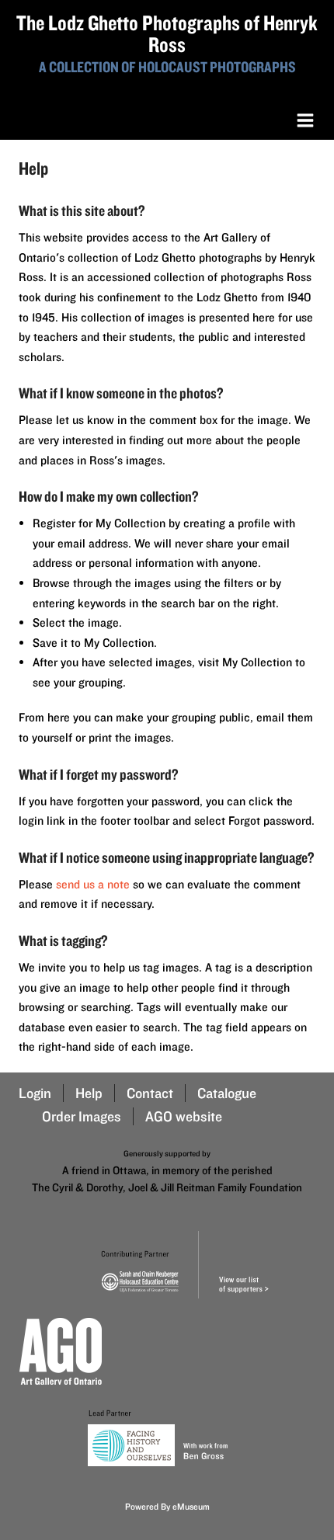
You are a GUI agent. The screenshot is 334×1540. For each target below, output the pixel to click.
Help (89, 1093)
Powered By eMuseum (167, 1506)
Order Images (81, 1116)
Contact (150, 1093)
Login (35, 1093)
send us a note (93, 884)
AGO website (183, 1116)
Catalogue (226, 1093)
